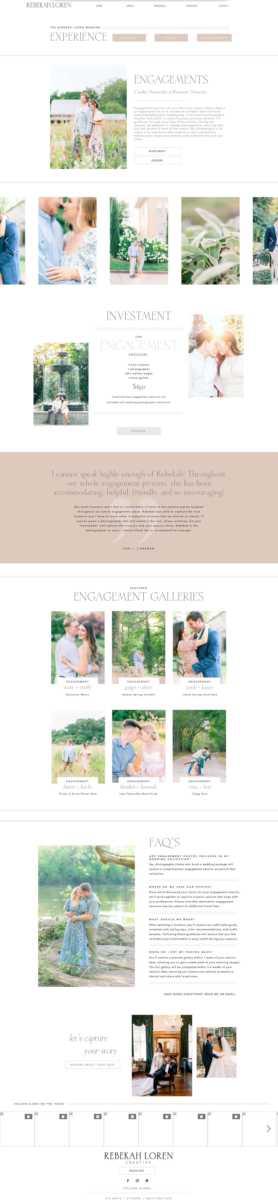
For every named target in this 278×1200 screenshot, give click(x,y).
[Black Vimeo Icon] (147, 1181)
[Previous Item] (6, 241)
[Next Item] (271, 241)
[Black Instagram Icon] (137, 1181)
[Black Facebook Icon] (128, 1181)
